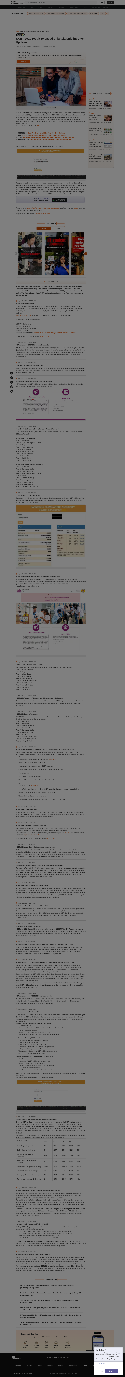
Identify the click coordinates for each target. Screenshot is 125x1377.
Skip (102, 1371)
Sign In (111, 1371)
